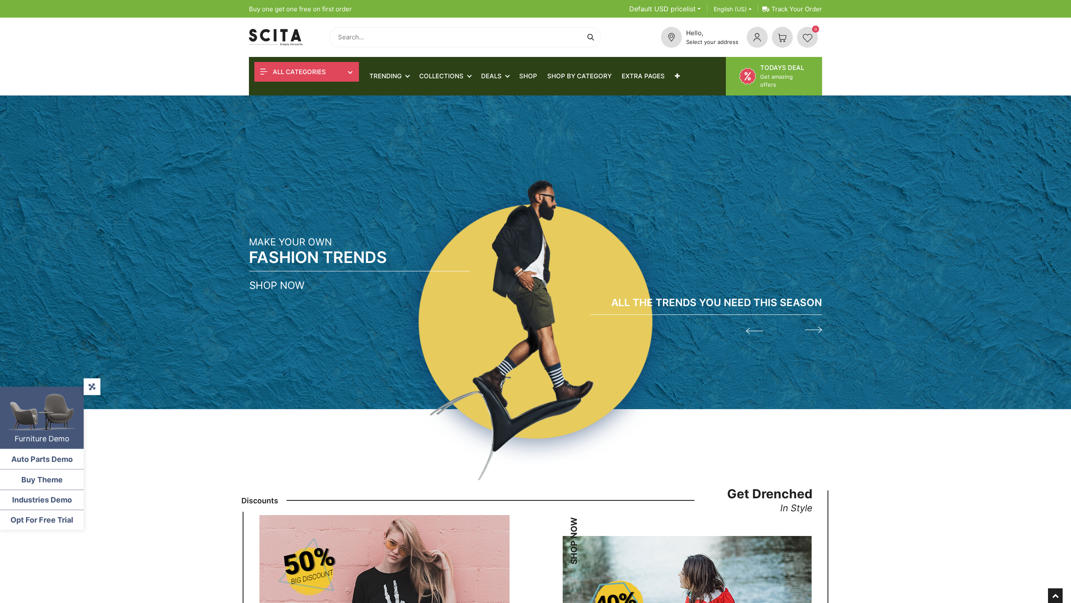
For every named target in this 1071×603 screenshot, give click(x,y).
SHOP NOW (574, 539)
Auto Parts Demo (42, 459)
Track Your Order (796, 9)
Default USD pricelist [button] (662, 9)
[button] (677, 76)
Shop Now (277, 285)
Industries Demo (42, 499)
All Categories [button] (298, 72)
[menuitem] (528, 76)
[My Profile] (757, 37)
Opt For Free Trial (41, 519)
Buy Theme (42, 479)
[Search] (592, 37)
